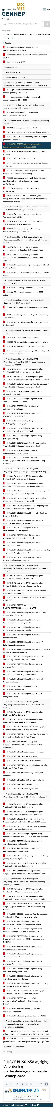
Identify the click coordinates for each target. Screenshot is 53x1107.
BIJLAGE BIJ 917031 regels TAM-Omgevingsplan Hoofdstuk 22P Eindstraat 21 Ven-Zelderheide (24, 728)
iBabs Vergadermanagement (14, 1105)
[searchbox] (22, 24)
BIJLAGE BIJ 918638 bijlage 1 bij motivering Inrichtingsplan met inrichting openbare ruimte (22, 923)
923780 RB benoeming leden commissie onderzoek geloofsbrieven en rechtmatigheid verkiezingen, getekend (26, 1040)
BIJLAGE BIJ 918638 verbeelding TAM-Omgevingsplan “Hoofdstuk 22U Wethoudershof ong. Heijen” (24, 1001)
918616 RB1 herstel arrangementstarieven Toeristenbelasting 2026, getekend (22, 223)
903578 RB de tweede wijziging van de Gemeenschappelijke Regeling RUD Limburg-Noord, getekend (23, 258)
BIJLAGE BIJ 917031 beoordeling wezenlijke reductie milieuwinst (26, 774)
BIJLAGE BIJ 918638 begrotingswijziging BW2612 (26, 1016)
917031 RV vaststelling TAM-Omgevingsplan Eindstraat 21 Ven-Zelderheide (23, 713)
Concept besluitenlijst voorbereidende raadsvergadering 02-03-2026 (20, 114)
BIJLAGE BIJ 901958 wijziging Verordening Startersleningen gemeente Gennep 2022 (22, 145)
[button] (47, 24)
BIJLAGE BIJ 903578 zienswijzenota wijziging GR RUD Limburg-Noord (26, 266)
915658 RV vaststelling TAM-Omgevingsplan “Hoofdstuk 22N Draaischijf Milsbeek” (23, 805)
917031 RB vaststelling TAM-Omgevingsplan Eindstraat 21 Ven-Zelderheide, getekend (23, 721)
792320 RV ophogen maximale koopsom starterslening (21, 189)
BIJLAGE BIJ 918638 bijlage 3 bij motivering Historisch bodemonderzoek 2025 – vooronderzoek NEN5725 (23, 939)
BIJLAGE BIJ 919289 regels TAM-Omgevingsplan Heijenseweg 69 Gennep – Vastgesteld (24, 499)
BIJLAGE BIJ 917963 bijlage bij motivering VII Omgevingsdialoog (23, 680)
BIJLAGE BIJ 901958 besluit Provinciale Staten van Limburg (25, 153)
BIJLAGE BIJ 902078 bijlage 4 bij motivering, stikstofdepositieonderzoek (23, 415)
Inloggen (34, 1105)
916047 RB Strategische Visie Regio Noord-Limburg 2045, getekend (25, 316)
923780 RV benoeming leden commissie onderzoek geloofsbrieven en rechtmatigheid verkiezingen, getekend (26, 1032)
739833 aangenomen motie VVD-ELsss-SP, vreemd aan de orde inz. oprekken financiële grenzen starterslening (25, 181)
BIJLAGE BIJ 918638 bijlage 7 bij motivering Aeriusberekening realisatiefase (22, 970)
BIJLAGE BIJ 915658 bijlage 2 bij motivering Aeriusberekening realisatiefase (22, 842)
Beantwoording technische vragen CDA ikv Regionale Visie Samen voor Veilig (26, 352)
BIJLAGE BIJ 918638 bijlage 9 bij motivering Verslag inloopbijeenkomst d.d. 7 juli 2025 (25, 985)
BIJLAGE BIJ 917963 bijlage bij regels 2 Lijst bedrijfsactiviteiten (22, 695)
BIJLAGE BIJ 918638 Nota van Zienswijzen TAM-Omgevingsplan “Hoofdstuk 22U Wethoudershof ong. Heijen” (24, 907)
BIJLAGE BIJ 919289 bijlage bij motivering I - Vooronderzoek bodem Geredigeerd (23, 521)
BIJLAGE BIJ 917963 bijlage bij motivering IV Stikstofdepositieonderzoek (23, 643)
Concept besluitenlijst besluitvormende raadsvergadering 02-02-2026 (20, 91)
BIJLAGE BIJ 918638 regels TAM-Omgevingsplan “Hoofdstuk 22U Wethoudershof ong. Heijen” (24, 992)
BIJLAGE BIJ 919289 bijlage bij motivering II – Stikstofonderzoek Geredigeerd (23, 529)
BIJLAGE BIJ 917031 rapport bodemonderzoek (25, 752)
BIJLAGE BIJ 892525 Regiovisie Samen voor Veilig (26, 347)
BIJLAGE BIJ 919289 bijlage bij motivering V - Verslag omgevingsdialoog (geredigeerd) (26, 551)
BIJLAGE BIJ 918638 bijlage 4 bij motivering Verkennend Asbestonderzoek (22, 948)
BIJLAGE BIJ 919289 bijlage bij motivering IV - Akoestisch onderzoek (23, 544)
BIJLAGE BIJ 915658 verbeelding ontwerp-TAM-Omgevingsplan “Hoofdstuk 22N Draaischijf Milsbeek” (24, 872)
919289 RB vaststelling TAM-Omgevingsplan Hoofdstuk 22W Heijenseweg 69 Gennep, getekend (23, 485)
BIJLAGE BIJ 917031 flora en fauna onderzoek (25, 761)
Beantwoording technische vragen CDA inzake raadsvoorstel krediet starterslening (23, 172)
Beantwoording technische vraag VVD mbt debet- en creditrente (26, 164)
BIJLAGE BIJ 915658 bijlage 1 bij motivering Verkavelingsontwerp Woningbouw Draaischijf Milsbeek (25, 835)
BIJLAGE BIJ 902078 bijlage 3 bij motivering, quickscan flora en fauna (23, 407)
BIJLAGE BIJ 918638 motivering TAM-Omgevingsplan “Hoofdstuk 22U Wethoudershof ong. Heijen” (26, 915)
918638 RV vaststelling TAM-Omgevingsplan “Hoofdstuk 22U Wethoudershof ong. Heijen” (23, 890)
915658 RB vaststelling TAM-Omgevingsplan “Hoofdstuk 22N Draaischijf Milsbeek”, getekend (23, 813)
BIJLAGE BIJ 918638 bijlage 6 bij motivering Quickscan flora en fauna (22, 962)
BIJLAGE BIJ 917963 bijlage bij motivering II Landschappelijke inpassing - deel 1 (22, 621)
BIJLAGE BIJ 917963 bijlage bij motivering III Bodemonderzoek (23, 636)
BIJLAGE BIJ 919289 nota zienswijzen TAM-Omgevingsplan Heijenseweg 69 (22, 558)
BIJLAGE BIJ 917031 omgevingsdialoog (22, 784)
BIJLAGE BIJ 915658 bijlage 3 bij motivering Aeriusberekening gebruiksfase (22, 850)
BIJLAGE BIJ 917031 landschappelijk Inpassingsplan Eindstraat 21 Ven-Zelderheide (25, 766)
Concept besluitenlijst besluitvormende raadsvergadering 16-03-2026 (20, 48)
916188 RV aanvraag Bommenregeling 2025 (25, 288)
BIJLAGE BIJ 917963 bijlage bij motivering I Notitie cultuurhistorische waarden (25, 614)
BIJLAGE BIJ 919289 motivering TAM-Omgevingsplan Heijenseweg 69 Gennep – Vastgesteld (26, 492)
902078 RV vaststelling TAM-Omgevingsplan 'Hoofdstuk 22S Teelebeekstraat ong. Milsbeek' (23, 370)
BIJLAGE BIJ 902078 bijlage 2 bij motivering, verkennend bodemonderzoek (23, 400)
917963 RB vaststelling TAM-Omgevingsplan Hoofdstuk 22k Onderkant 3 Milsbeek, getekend (23, 584)
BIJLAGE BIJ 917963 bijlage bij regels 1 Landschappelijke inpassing (20, 687)
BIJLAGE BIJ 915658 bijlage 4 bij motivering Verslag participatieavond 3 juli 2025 (25, 857)
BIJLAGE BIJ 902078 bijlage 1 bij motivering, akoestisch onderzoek (23, 392)
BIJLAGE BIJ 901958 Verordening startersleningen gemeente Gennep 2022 (25, 138)
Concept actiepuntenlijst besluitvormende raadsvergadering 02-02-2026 (22, 98)
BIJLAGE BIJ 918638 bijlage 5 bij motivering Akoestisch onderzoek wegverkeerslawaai (22, 955)
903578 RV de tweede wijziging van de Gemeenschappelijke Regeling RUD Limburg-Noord (23, 248)
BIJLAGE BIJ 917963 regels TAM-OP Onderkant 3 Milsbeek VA (24, 599)
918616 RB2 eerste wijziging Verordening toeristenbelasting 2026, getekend (21, 230)
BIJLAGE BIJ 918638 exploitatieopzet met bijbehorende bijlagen (21, 1010)
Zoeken (4, 19)
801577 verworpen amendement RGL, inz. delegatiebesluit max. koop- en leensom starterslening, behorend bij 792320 (25, 199)
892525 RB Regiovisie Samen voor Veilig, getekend (27, 342)
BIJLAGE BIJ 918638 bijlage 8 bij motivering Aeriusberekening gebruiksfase (22, 977)
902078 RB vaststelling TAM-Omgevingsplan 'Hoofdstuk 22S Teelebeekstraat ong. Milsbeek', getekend (26, 378)
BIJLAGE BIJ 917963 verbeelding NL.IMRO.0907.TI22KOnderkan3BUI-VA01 (19, 606)
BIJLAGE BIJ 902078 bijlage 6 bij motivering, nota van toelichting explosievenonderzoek (25, 429)
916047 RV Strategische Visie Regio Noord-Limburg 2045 (25, 309)
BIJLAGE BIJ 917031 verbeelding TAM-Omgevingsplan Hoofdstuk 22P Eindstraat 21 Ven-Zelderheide (23, 745)
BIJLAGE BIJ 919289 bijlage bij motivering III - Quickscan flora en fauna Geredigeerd (23, 536)
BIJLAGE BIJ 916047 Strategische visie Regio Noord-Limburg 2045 (25, 323)
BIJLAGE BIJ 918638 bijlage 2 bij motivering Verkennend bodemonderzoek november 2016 (22, 930)
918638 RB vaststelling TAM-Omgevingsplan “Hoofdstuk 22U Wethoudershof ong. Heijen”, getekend (25, 897)
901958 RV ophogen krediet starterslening (24, 128)
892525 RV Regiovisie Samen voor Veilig (23, 338)
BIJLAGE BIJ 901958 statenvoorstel (21, 159)
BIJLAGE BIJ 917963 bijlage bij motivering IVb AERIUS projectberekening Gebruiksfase (23, 658)
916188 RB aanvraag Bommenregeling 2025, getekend (23, 293)
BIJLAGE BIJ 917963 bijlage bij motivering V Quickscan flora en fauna (22, 665)
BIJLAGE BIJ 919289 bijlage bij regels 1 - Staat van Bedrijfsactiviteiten (25, 514)
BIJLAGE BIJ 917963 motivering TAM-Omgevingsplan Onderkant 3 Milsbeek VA (26, 591)
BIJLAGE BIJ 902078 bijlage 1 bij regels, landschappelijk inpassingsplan (21, 451)
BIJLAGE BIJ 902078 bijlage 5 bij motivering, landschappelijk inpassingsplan (23, 422)
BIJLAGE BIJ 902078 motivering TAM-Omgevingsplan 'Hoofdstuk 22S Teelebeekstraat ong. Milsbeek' (26, 385)
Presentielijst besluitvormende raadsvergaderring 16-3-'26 (25, 56)
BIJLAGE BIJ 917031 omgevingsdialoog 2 (23, 789)
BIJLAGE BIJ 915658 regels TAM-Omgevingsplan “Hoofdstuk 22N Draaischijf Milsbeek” (24, 864)
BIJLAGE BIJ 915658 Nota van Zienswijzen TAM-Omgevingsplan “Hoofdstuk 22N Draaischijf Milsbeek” (24, 820)
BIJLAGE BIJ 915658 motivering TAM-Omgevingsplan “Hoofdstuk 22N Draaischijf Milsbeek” (26, 827)
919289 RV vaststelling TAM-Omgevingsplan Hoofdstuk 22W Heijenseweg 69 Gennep (23, 477)
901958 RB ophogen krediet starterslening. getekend (28, 132)
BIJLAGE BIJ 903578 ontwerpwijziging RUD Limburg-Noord (26, 273)
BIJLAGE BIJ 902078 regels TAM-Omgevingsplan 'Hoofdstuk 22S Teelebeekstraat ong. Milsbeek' (24, 444)
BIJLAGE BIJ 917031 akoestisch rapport (22, 756)
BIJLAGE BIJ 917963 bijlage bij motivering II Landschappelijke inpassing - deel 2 (22, 628)
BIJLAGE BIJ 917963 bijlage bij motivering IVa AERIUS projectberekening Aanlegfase (26, 651)
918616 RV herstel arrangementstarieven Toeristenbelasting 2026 (22, 215)
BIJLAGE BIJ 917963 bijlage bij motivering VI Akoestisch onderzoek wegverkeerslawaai (23, 673)
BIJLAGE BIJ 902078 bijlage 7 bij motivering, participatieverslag (23, 437)
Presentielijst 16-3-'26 (16, 62)
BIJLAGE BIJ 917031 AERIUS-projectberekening (25, 780)
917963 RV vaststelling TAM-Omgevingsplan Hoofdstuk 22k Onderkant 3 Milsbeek (23, 577)
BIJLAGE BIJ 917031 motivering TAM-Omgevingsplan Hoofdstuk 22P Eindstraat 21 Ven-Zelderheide (26, 735)
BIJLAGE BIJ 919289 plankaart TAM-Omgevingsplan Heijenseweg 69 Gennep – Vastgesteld (25, 507)
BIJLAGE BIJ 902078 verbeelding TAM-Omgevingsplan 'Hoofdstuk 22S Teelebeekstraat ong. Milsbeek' (24, 461)
